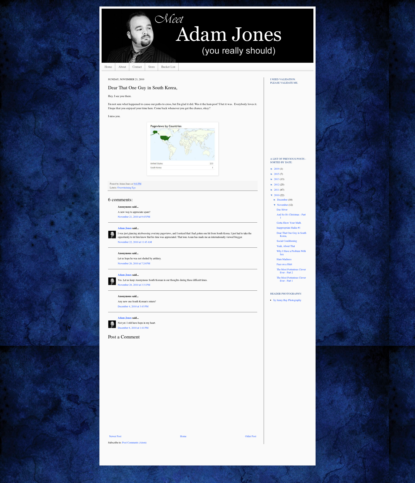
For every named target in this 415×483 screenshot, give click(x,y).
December (282, 199)
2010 (277, 195)
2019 (277, 168)
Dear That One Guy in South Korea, (291, 234)
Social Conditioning (287, 240)
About (122, 67)
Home (108, 67)
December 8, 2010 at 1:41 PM (133, 327)
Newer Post (115, 436)
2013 (277, 179)
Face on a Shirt (284, 264)
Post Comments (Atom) (134, 442)
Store (151, 67)
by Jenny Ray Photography (287, 300)
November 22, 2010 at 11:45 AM (135, 242)
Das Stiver (282, 209)
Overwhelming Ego (126, 187)
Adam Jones (125, 228)
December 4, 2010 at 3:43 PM (133, 306)
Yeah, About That (286, 246)
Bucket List (168, 67)
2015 (277, 173)
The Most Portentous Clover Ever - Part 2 (291, 271)
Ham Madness (284, 259)
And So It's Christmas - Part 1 (291, 216)
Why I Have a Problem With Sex (291, 252)
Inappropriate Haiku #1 (288, 227)
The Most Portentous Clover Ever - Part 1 (291, 279)
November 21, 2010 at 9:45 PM (134, 216)
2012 (277, 184)
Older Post (250, 436)
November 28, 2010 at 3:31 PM (134, 284)
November (283, 204)
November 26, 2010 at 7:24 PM (134, 263)
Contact (137, 67)
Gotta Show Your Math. (289, 222)
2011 (277, 189)
